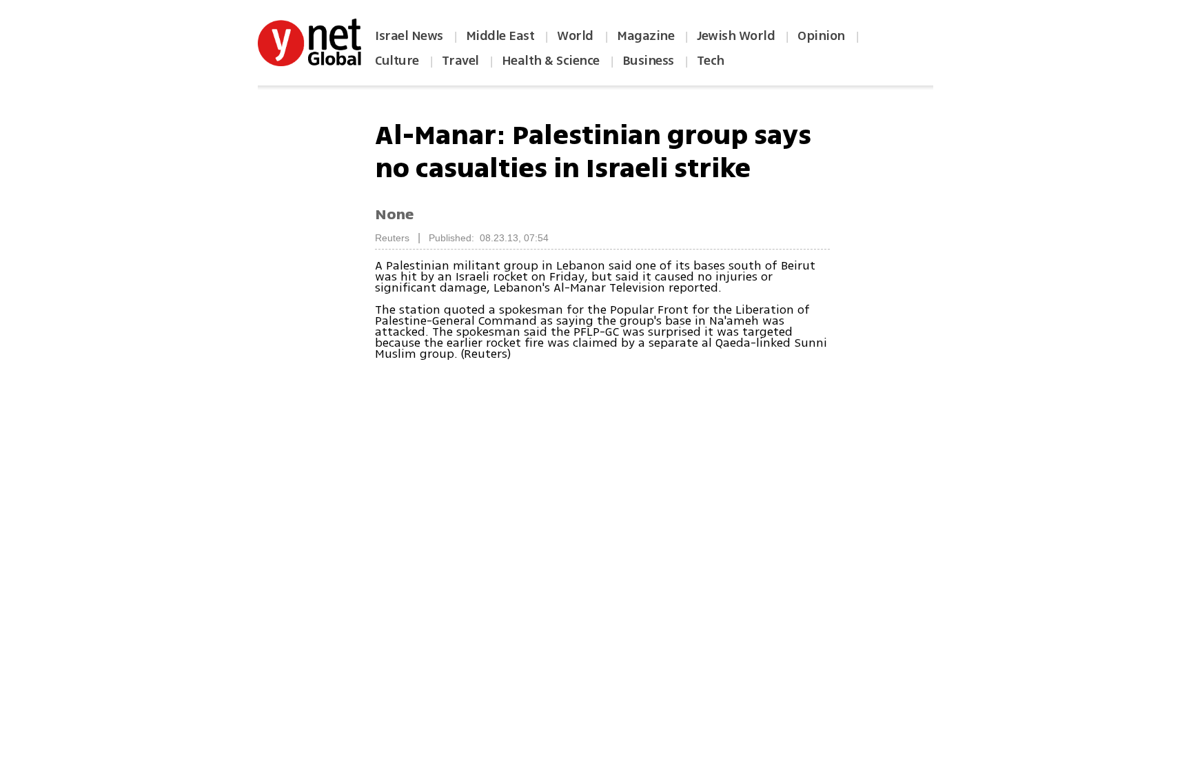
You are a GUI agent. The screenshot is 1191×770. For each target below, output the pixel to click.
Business (648, 60)
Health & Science (551, 60)
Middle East (500, 35)
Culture (397, 60)
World (576, 35)
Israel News (409, 35)
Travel (460, 60)
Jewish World (736, 35)
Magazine (645, 35)
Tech (710, 60)
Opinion (821, 35)
